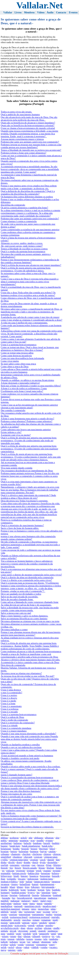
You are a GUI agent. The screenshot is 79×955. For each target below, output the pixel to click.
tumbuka (53, 939)
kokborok (14, 890)
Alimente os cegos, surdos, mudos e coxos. (22, 243)
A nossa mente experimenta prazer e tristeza (22, 139)
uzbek (13, 944)
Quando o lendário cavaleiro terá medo (20, 758)
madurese (52, 898)
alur (57, 837)
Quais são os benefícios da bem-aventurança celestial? (27, 125)
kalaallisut (25, 884)
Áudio (50, 12)
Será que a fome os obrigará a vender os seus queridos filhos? (31, 385)
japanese (56, 881)
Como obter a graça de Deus (14, 366)
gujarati (56, 870)
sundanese (53, 931)
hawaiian (45, 873)
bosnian (5, 851)
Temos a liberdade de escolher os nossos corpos (24, 248)
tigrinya (46, 936)
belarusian (6, 848)
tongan (11, 939)
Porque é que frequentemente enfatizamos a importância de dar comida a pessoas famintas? (30, 261)
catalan (52, 851)
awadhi (40, 840)
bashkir (55, 843)
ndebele (5, 911)
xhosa (19, 947)
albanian (49, 837)
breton (13, 851)
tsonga (29, 939)
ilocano (22, 879)
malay (36, 900)
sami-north (15, 922)
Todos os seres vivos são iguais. (16, 111)
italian (29, 881)
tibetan (27, 936)
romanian (46, 920)
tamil (53, 933)
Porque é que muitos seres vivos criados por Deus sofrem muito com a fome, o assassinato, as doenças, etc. (29, 187)
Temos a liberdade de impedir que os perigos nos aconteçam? (31, 150)
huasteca (34, 876)
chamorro (15, 854)
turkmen (14, 942)
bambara (37, 843)
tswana (38, 939)
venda (21, 944)
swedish (27, 933)
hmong (24, 876)
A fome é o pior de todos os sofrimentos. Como (24, 388)
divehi (11, 862)
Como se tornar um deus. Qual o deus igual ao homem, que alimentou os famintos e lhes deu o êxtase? (30, 348)
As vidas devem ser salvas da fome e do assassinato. (26, 605)
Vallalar (7, 12)
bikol (52, 848)
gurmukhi (5, 873)
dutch (35, 862)
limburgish (24, 895)
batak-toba (47, 846)
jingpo (14, 884)
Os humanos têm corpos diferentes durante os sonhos (27, 196)
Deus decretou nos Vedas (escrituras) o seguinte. (24, 501)
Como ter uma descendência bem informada (22, 358)
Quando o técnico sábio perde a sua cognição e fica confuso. (30, 766)
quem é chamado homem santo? (16, 774)
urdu (55, 942)
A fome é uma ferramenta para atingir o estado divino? (27, 418)
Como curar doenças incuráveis (16, 355)
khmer (20, 887)
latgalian (46, 892)
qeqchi (17, 920)
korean (41, 890)
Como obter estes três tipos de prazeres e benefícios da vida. (30, 503)
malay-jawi (45, 900)
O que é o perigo (9, 695)
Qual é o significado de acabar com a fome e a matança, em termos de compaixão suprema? (30, 798)
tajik (35, 933)
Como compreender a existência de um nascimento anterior (30, 229)
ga (3, 870)
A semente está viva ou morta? (16, 435)
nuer (39, 911)
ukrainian (46, 942)
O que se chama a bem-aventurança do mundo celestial (28, 128)
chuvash (28, 857)
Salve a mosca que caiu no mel (16, 613)
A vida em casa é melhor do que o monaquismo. (24, 322)
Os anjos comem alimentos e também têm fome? (24, 207)
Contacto (61, 12)
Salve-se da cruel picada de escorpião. (19, 596)
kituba (4, 890)
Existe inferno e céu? (11, 432)
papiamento (38, 914)
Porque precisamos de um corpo (16, 794)
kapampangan (47, 884)
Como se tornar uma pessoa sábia (17, 353)
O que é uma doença (11, 690)
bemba (16, 848)
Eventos (73, 12)
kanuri (35, 884)
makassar (14, 900)
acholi (24, 837)
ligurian (13, 895)
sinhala (4, 931)
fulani (59, 868)
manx (32, 903)
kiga (27, 887)
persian (57, 914)
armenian (13, 840)
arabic (4, 840)
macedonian (40, 898)
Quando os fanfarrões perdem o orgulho (20, 744)
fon (11, 868)
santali (52, 922)
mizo (33, 909)
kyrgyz (31, 892)
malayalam (6, 903)
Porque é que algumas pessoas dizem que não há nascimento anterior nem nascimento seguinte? (30, 633)
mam (25, 903)
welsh (3, 947)
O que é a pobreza (9, 709)
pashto (49, 914)
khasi (12, 887)
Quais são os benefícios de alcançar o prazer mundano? (28, 122)
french (18, 868)
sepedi (31, 925)
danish (50, 859)
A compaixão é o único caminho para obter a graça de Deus (30, 662)
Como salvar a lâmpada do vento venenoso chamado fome (29, 602)
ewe (33, 865)
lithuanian (46, 895)
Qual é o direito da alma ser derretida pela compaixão (27, 577)
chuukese (17, 857)
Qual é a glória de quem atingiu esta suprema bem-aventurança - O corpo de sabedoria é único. (26, 269)
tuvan (22, 942)
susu (3, 933)
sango (34, 922)
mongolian (43, 909)
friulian (50, 868)
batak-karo (15, 846)
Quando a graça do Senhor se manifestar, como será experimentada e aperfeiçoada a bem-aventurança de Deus (29, 655)
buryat (43, 851)
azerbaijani (6, 843)
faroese (40, 865)
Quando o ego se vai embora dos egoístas (21, 747)
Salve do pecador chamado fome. (17, 599)
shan (23, 928)
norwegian (29, 911)
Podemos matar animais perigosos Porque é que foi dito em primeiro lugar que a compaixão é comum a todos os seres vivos (30, 476)
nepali (13, 911)
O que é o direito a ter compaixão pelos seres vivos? (26, 580)
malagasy (26, 900)
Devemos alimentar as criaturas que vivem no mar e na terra (30, 621)
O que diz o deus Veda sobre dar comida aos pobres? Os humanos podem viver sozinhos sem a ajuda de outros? (28, 294)
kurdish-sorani (19, 892)
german (30, 870)
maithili (5, 900)
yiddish (35, 947)
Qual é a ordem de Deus (12, 717)
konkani (32, 890)
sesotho (49, 925)
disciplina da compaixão (13, 205)
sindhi (56, 928)
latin (54, 892)
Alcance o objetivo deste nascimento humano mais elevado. (30, 659)
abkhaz (4, 837)
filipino (57, 865)
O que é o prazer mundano (14, 731)
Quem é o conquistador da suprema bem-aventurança (27, 777)
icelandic (11, 879)
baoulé (46, 843)
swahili (10, 933)
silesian (47, 928)
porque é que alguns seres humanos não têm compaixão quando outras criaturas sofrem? (28, 537)
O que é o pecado (9, 711)
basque (4, 846)
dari (58, 859)
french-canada (30, 868)
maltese (17, 903)
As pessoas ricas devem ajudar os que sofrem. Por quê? (27, 676)
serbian (40, 925)
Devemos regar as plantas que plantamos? (21, 673)
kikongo (35, 887)
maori (39, 903)
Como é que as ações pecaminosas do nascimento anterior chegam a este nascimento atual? (29, 406)
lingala (35, 895)
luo (13, 898)
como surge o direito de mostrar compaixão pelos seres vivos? (31, 574)
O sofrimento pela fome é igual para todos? (22, 391)
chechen (26, 854)
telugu (5, 936)
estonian (25, 865)
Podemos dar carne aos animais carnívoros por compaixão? (30, 142)
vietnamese (41, 944)
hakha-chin (33, 873)
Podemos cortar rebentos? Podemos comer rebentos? (26, 421)
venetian (30, 944)
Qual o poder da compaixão (14, 720)
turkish (4, 942)
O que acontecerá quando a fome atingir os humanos (27, 755)
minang (25, 909)
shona (30, 928)
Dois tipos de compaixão (13, 665)
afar (30, 837)
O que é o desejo (9, 698)
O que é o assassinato (11, 706)
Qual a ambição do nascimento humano (20, 114)
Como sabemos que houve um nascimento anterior (26, 429)
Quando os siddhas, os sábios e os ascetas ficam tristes (27, 380)
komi (23, 890)
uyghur (4, 944)
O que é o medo (8, 700)
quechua (26, 920)
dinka (3, 862)
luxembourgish (24, 898)
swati (18, 933)
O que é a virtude (9, 725)
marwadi (18, 906)
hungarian (45, 876)
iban (3, 879)
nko (20, 911)
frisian (42, 868)
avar (32, 840)
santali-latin (7, 925)
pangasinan (24, 914)
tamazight (44, 933)
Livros (18, 12)
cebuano (5, 854)
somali (33, 931)
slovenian (23, 931)
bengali (25, 848)
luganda (6, 898)
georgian (20, 870)
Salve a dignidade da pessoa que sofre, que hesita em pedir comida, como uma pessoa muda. (30, 609)
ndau (53, 909)
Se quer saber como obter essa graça (18, 364)
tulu (45, 939)
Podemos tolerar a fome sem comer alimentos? (23, 153)
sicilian (38, 928)
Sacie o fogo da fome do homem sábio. (20, 528)
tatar (60, 933)
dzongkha (52, 862)
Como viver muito (10, 361)
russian (4, 922)
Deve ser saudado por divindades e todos (21, 594)
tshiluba (20, 939)
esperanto (14, 865)
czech (43, 859)
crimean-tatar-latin (19, 859)
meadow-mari (49, 906)
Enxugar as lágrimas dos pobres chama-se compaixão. (27, 827)
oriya (54, 911)
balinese (18, 843)
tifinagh (36, 936)
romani (36, 920)
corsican (38, 857)
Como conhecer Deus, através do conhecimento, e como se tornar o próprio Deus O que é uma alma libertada (30, 781)
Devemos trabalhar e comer (14, 629)
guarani (47, 870)
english (4, 865)
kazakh (4, 887)
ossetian (13, 914)
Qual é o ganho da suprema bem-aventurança (23, 251)
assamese (24, 840)
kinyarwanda (48, 887)
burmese (34, 851)
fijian (48, 865)
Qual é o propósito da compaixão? (18, 722)
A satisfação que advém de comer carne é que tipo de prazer (30, 317)
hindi (16, 876)
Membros (29, 12)
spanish (42, 931)
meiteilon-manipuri (10, 909)
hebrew (55, 873)
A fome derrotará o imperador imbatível (20, 383)
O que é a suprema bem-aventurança (18, 344)
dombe (27, 862)
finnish (4, 868)
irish (21, 881)
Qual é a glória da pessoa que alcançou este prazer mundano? (31, 265)
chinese (47, 854)
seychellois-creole (10, 928)
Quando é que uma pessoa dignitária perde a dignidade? (28, 733)
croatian (34, 859)
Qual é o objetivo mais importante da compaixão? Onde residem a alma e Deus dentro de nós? (28, 496)
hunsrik (56, 876)
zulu (19, 950)
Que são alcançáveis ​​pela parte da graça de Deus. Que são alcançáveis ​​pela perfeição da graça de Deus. (29, 118)
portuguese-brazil (19, 917)
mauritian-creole (32, 906)
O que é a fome (8, 703)
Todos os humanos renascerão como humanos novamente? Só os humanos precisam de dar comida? (31, 817)
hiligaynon (6, 876)
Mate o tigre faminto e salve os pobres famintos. (24, 616)
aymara (49, 840)
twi (28, 942)
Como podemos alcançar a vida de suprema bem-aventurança (31, 651)
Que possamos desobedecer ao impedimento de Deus (27, 470)
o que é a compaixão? (11, 692)
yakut (26, 947)
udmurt (35, 942)
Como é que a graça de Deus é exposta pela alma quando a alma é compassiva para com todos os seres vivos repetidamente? (29, 282)
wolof (11, 947)
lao (38, 892)
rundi (55, 920)
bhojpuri (43, 848)
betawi (34, 848)
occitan (46, 911)
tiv (53, 936)
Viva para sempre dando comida (16, 468)
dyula (43, 862)
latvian (4, 895)
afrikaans (38, 837)
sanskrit (43, 922)
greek (39, 870)
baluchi (27, 843)
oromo (4, 914)
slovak (13, 931)
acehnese (14, 837)
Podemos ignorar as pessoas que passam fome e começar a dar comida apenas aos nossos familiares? (31, 146)
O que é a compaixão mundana (16, 728)
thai (20, 936)
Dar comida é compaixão (13, 410)
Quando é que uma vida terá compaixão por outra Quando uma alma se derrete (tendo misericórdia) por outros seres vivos (29, 739)
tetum (13, 936)
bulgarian (23, 851)
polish (5, 917)
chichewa (37, 854)
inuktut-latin (46, 879)
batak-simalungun (31, 846)
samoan (26, 922)
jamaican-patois (42, 881)
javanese (5, 884)
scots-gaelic (20, 925)
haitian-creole (19, 873)
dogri (19, 862)
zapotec (12, 950)
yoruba (43, 947)
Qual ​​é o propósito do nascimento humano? (22, 525)
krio (48, 890)
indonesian (32, 879)
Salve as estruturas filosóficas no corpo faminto (24, 618)
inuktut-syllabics (9, 881)
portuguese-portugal (39, 917)
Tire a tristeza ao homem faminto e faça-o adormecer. (27, 561)
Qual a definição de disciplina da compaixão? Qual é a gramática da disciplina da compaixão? (28, 192)
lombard (57, 895)
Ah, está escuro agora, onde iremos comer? (22, 246)
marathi (48, 903)
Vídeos (40, 12)
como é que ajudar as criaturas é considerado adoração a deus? (31, 320)
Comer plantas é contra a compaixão (19, 221)
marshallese (6, 906)
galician (10, 870)
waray (52, 944)
